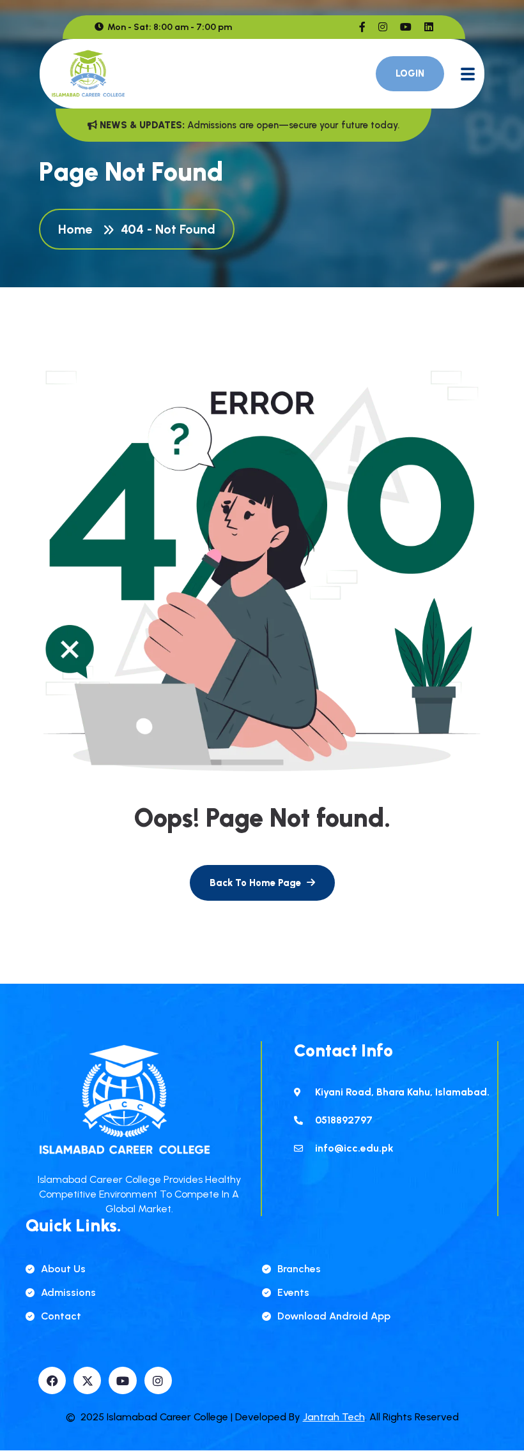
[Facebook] (52, 1380)
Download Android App (333, 1316)
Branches (299, 1269)
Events (293, 1292)
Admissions (68, 1292)
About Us (63, 1269)
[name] (362, 27)
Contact (61, 1316)
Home (78, 229)
